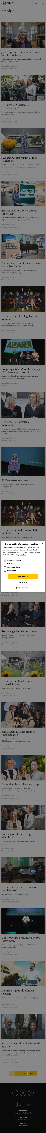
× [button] (42, 543)
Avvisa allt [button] (23, 582)
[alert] (23, 566)
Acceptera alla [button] (23, 576)
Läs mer (23, 555)
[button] (23, 588)
